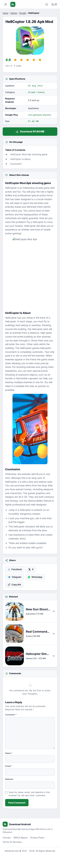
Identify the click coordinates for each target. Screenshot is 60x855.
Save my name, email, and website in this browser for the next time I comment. (29, 794)
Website (9, 779)
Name (8, 753)
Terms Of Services (12, 842)
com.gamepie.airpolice (39, 114)
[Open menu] (6, 4)
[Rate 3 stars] (27, 60)
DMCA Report (21, 837)
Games (13, 13)
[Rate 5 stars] (40, 60)
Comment (11, 714)
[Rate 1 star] (15, 60)
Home (5, 13)
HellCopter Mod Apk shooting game (29, 154)
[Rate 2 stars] (21, 60)
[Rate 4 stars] (34, 60)
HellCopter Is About (20, 159)
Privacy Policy (37, 837)
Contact (7, 837)
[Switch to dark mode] (54, 4)
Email (8, 766)
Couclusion (16, 163)
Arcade (22, 13)
